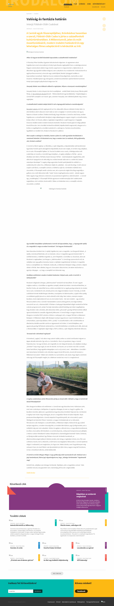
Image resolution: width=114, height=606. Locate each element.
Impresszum (51, 602)
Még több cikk (57, 573)
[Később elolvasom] (104, 19)
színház (105, 488)
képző (105, 555)
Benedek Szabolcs (32, 109)
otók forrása (31, 473)
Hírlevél (58, 602)
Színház (82, 4)
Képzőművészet (99, 4)
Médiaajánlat (81, 602)
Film (75, 4)
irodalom (105, 520)
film (55, 520)
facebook (66, 7)
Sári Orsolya (40, 28)
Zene (89, 4)
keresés (103, 7)
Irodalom (68, 4)
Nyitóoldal (29, 13)
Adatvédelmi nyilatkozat (69, 602)
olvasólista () (95, 7)
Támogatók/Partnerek (92, 602)
